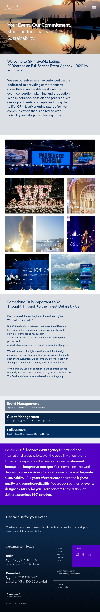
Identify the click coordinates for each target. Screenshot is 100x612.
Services (61, 555)
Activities (15, 241)
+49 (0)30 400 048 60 (24, 560)
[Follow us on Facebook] (83, 554)
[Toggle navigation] (93, 7)
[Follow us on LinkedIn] (89, 554)
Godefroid (76, 207)
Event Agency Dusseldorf (68, 574)
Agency (61, 558)
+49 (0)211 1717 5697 (24, 577)
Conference (17, 279)
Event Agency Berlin (66, 571)
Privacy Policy (63, 587)
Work (60, 552)
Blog (59, 561)
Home (60, 549)
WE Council (15, 207)
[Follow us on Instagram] (77, 554)
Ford (57, 283)
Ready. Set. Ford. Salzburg (26, 164)
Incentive (46, 241)
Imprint (60, 584)
